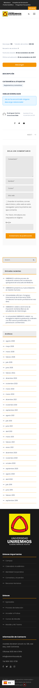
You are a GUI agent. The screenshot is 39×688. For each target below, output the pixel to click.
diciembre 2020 (11, 453)
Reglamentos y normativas (13, 85)
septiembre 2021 (12, 410)
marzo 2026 (10, 352)
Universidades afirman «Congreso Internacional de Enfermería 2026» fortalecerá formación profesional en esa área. (21, 298)
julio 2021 (9, 421)
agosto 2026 (10, 341)
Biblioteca (7, 3)
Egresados (10, 602)
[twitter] (7, 666)
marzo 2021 (10, 437)
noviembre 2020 (12, 458)
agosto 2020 (10, 474)
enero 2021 (9, 447)
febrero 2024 (10, 373)
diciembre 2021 (11, 399)
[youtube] (10, 666)
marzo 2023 (10, 389)
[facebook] (3, 666)
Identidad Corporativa (15, 572)
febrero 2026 (10, 357)
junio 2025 (9, 368)
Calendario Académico (15, 566)
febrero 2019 (10, 495)
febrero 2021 (10, 442)
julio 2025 (9, 362)
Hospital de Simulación (20, 3)
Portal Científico (8, 5)
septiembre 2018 (12, 500)
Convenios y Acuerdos (15, 577)
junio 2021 (9, 426)
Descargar (19, 65)
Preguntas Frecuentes (23, 5)
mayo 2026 (10, 346)
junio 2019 (9, 490)
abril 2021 (9, 431)
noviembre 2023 (11, 384)
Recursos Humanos (13, 583)
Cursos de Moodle (13, 619)
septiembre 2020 (12, 469)
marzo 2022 (10, 394)
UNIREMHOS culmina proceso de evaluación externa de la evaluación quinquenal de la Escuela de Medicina (19, 280)
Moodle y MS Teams (14, 624)
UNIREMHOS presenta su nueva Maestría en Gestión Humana (20, 289)
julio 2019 (9, 485)
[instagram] (14, 666)
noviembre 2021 (11, 405)
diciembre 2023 (11, 378)
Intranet (32, 8)
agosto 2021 (10, 415)
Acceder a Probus (13, 613)
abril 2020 (9, 479)
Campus (9, 560)
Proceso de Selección (14, 607)
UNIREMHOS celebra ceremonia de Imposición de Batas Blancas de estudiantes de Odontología (18, 309)
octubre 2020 (10, 463)
